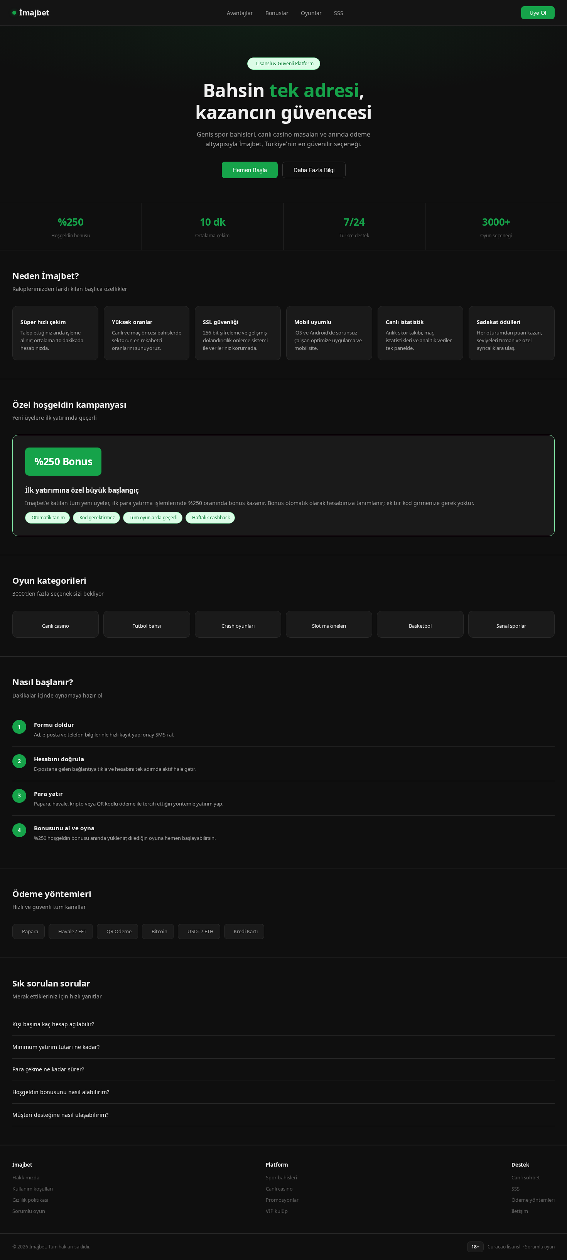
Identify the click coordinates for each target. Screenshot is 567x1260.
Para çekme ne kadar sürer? (48, 1069)
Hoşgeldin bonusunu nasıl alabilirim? (60, 1092)
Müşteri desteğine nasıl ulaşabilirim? (60, 1114)
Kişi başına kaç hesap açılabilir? (53, 1024)
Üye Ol (538, 13)
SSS (338, 13)
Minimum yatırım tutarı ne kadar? (56, 1047)
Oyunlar (311, 13)
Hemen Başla (250, 170)
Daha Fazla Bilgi (314, 170)
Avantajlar (240, 13)
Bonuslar (277, 13)
